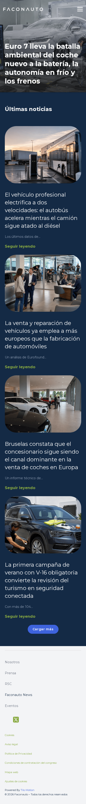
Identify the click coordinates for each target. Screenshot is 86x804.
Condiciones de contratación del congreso (31, 762)
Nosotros (12, 662)
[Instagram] (33, 719)
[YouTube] (25, 719)
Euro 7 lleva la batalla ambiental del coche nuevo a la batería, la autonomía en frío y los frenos (42, 63)
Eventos (11, 706)
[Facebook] (7, 719)
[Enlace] (23, 9)
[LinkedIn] (41, 719)
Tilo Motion (27, 790)
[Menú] (80, 9)
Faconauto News (18, 695)
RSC (8, 684)
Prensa (10, 673)
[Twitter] (16, 719)
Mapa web (11, 772)
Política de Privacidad (18, 753)
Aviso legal (11, 744)
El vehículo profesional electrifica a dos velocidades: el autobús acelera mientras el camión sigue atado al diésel (41, 210)
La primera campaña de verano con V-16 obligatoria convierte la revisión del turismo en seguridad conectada (41, 580)
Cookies (9, 735)
